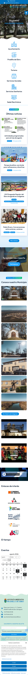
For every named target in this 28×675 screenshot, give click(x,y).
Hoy (9, 560)
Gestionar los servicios (6, 658)
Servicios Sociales (14, 81)
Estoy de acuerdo (14, 295)
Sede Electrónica (14, 102)
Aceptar (14, 662)
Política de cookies (6, 673)
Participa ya (14, 264)
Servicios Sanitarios (14, 91)
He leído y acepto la (12, 631)
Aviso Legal (23, 673)
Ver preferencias (14, 669)
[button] (26, 12)
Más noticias (14, 240)
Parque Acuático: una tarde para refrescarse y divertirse (14, 166)
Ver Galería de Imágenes (10, 414)
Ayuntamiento (14, 49)
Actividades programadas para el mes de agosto (14, 137)
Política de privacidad (15, 673)
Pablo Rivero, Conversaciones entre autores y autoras (14, 228)
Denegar (14, 666)
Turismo (14, 70)
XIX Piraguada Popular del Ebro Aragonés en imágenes (14, 195)
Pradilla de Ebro (14, 59)
